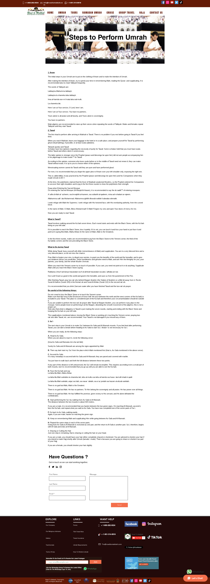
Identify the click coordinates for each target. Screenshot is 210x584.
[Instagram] (167, 2)
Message (93, 474)
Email (51, 494)
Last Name (53, 484)
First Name (53, 474)
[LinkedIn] (56, 466)
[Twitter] (176, 2)
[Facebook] (163, 2)
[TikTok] (181, 2)
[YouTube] (172, 2)
